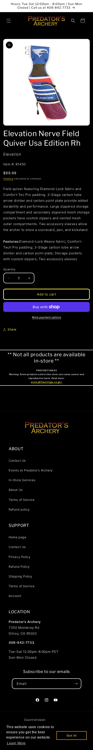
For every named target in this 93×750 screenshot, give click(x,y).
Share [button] (12, 329)
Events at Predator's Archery (31, 470)
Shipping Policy (20, 576)
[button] (8, 21)
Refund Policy (19, 566)
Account (15, 596)
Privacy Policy (19, 557)
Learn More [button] (16, 743)
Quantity (9, 269)
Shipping (8, 178)
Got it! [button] (72, 735)
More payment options (46, 317)
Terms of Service (22, 500)
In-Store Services (22, 480)
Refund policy (19, 509)
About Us (16, 490)
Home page (17, 537)
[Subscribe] (76, 683)
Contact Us (17, 460)
